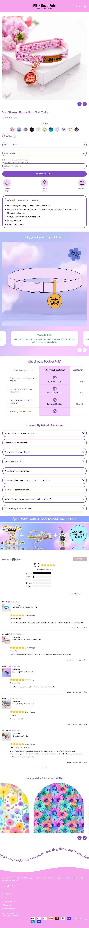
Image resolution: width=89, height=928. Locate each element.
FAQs (4, 897)
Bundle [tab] (35, 200)
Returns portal (8, 901)
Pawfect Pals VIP (16, 878)
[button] (80, 6)
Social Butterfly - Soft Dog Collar (23, 704)
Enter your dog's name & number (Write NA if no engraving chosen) (15, 161)
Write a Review (80, 559)
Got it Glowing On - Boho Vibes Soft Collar (26, 639)
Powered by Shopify (11, 916)
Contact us (6, 894)
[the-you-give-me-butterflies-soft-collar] (13, 129)
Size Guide (8, 136)
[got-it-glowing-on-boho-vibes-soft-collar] (25, 129)
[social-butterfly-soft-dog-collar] (64, 129)
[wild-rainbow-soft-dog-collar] (76, 129)
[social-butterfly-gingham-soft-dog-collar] (57, 129)
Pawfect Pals (14, 913)
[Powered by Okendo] (12, 559)
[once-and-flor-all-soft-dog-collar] (45, 129)
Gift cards (6, 905)
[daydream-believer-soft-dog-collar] (19, 129)
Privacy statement (10, 909)
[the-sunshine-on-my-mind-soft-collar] (70, 129)
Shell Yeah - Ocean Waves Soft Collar (25, 607)
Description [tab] (23, 200)
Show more (43, 767)
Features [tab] (10, 200)
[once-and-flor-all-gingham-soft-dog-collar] (38, 129)
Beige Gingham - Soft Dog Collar (23, 672)
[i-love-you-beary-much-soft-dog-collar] (32, 129)
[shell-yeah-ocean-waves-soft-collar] (51, 129)
